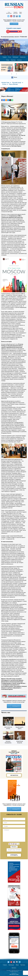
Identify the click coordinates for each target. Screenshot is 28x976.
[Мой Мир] (8, 100)
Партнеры (13, 60)
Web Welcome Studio (14, 974)
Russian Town (5, 82)
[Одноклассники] (6, 100)
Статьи (4, 84)
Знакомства (22, 57)
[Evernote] (12, 100)
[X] (10, 100)
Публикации (15, 57)
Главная (4, 57)
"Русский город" (16, 82)
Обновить (14, 846)
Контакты (19, 60)
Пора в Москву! (13, 84)
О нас (9, 57)
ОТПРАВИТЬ (14, 855)
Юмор (7, 60)
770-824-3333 (23, 36)
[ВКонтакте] (4, 100)
